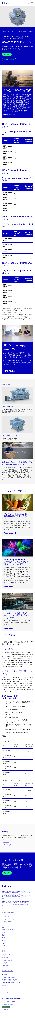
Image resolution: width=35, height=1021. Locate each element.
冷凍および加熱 (7, 922)
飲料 (3, 946)
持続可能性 (5, 957)
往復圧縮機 (22, 31)
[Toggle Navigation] (32, 3)
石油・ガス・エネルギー (9, 930)
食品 (3, 943)
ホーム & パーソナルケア (9, 919)
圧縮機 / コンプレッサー (9, 31)
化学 (3, 924)
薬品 (3, 935)
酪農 (3, 938)
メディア (4, 963)
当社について (6, 955)
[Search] (29, 3)
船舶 (3, 932)
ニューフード (6, 916)
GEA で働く (5, 965)
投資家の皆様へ (7, 960)
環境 (3, 927)
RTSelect (5, 736)
